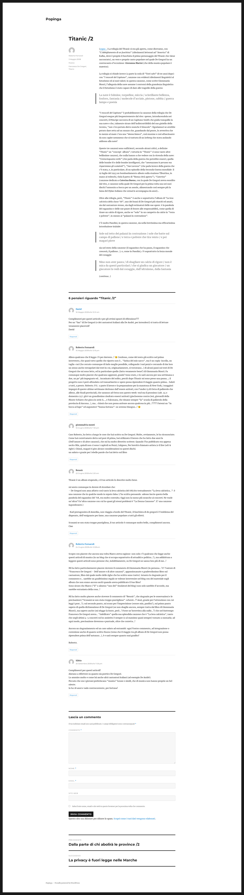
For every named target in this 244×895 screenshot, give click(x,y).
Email (72, 781)
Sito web (73, 793)
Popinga (53, 19)
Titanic (71, 69)
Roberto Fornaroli (76, 56)
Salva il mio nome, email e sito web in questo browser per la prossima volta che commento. (108, 806)
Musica (71, 63)
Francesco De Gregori (77, 66)
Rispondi (73, 337)
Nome (72, 768)
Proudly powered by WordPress (67, 883)
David (79, 309)
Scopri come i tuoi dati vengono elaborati (134, 818)
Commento (75, 730)
